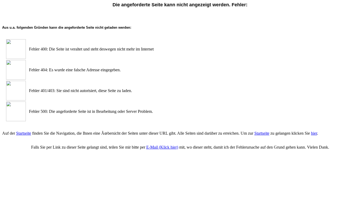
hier (314, 133)
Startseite (23, 133)
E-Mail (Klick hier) (162, 147)
